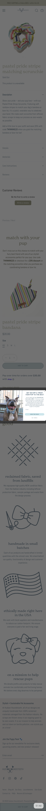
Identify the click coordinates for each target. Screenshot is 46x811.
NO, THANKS (34, 417)
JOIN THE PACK (34, 414)
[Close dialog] (45, 391)
